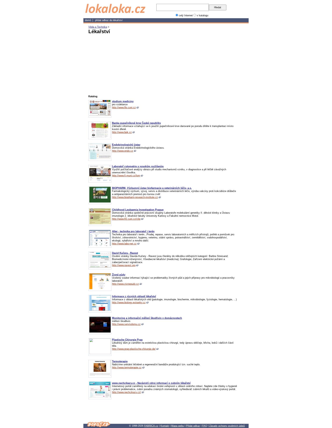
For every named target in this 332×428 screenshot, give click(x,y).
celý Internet (186, 15)
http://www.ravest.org (123, 265)
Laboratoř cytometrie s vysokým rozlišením (138, 166)
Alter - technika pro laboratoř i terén (133, 231)
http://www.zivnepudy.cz (125, 283)
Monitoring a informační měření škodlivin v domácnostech (147, 318)
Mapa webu (177, 425)
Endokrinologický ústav (126, 144)
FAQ (204, 425)
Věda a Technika (97, 27)
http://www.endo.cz (122, 150)
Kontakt (164, 425)
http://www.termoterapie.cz (127, 367)
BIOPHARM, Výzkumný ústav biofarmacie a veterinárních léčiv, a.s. (152, 188)
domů (88, 20)
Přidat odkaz (193, 425)
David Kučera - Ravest (125, 253)
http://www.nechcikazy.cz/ (126, 392)
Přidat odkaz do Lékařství (109, 20)
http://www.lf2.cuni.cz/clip (126, 218)
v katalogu (202, 15)
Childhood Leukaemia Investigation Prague (138, 209)
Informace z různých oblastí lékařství (134, 296)
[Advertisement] (128, 64)
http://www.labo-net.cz (124, 243)
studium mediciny (123, 101)
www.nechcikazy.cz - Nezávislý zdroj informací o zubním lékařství (151, 383)
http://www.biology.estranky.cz (129, 302)
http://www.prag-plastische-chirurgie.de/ (134, 348)
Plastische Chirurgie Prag (127, 339)
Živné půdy (118, 274)
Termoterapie (120, 361)
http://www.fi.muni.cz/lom (126, 175)
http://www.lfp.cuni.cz (124, 107)
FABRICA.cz (151, 425)
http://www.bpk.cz (122, 132)
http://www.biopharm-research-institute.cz (135, 197)
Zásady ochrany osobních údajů (227, 425)
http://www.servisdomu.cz (126, 324)
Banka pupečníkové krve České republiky (136, 123)
